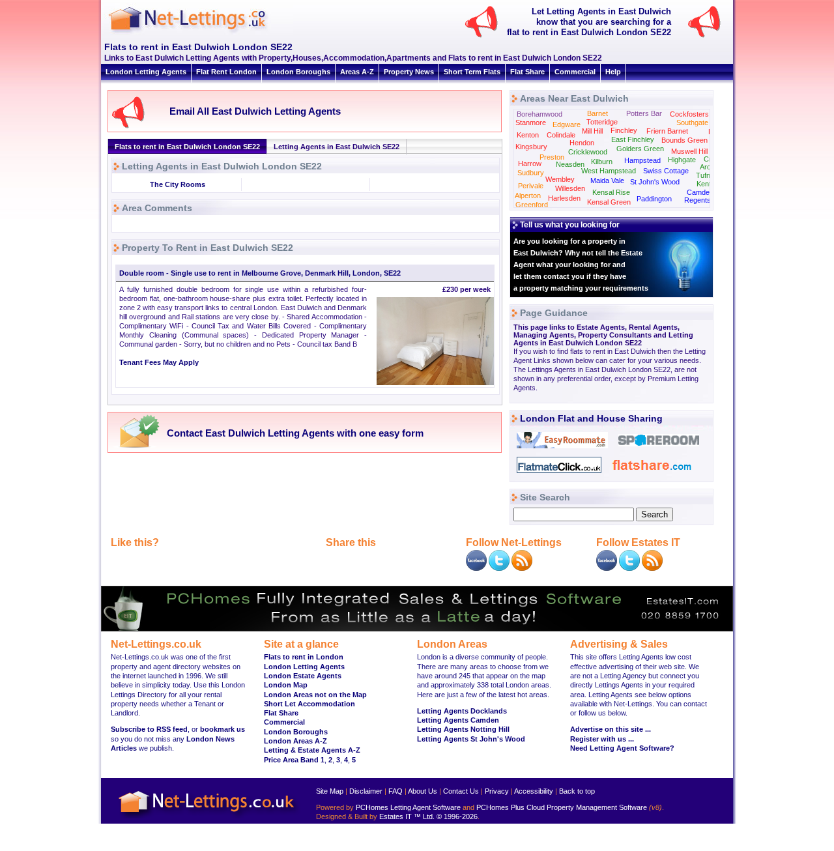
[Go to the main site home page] (198, 32)
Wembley (560, 179)
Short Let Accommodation (309, 704)
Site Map (329, 791)
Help (613, 72)
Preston (551, 157)
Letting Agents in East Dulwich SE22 (336, 147)
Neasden (570, 164)
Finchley (624, 130)
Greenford (531, 205)
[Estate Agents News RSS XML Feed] (652, 568)
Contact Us (461, 791)
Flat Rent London (226, 72)
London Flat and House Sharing (591, 418)
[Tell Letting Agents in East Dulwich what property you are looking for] (709, 36)
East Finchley (632, 139)
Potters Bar (644, 113)
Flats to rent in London (303, 657)
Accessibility (533, 791)
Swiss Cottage (666, 171)
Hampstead (642, 160)
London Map (286, 685)
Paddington (654, 199)
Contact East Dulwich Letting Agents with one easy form (295, 433)
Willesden (570, 188)
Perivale (530, 186)
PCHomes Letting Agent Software (408, 807)
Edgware (567, 124)
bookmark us (222, 729)
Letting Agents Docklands (462, 711)
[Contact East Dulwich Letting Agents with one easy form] (135, 446)
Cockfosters (689, 114)
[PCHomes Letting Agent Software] (417, 629)
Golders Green (640, 148)
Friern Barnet (667, 131)
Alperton (528, 195)
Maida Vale (607, 180)
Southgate (692, 122)
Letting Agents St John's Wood (471, 739)
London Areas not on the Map (315, 695)
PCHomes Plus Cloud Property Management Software (561, 807)
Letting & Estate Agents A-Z (312, 750)
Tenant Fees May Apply (159, 362)
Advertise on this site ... (610, 729)
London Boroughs (298, 72)
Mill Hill (592, 131)
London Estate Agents (302, 676)
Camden (700, 192)
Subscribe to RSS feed (149, 729)
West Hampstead (608, 171)
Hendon (581, 143)
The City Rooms (177, 184)
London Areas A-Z (295, 741)
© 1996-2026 (457, 816)
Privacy (497, 791)
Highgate (682, 160)
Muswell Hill (689, 151)
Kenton (528, 135)
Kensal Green (609, 202)
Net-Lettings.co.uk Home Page (208, 818)
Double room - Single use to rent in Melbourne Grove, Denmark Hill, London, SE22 (260, 273)
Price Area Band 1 (294, 760)
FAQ (395, 791)
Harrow (529, 163)
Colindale (561, 135)
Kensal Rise (611, 192)
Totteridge (602, 122)
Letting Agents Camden (458, 720)
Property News (409, 72)
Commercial (575, 72)
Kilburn (601, 162)
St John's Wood (655, 182)
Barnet (597, 113)
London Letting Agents (146, 72)
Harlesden (564, 198)
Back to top (577, 791)
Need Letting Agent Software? (622, 748)
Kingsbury (531, 147)
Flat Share (527, 72)
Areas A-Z (357, 72)
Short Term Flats (472, 72)
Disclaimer (365, 791)
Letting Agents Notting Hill (463, 729)
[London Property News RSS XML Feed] (521, 568)
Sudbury (530, 173)
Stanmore (530, 122)
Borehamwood (539, 114)
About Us (422, 791)
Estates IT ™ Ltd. (407, 816)
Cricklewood (587, 152)
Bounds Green (684, 140)
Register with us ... (602, 739)
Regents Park (706, 200)
